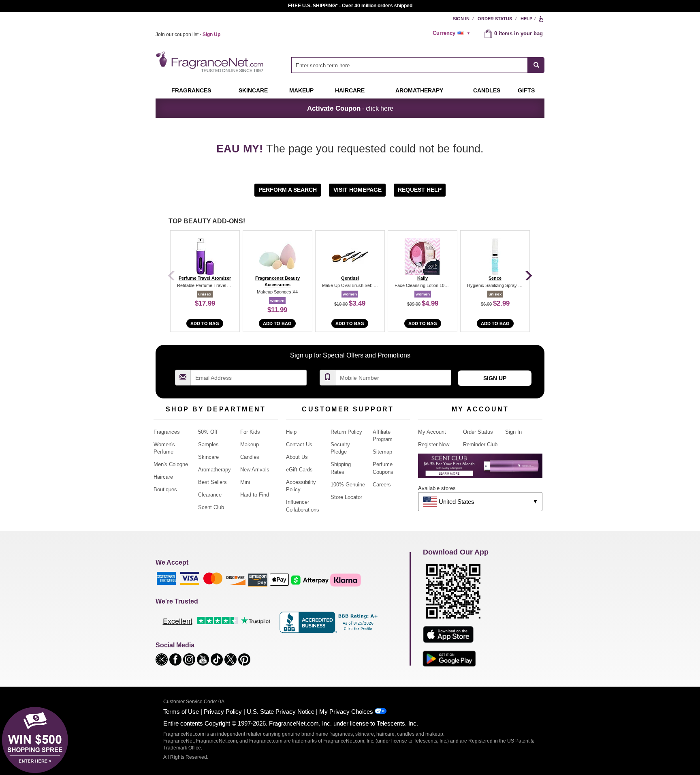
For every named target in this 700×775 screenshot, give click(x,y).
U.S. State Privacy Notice (280, 711)
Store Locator (346, 497)
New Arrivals (254, 470)
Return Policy (346, 432)
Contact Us (299, 444)
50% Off (208, 432)
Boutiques (165, 489)
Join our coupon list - (188, 34)
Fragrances (191, 90)
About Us (297, 457)
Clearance (210, 495)
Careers (382, 485)
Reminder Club (480, 444)
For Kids (250, 432)
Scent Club (211, 507)
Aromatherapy (214, 470)
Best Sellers (212, 482)
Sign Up (494, 378)
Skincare (253, 90)
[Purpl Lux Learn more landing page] (480, 469)
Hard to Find (254, 495)
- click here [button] (350, 108)
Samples (208, 444)
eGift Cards (299, 470)
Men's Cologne (171, 464)
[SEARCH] (536, 65)
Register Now (433, 444)
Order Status (495, 18)
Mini (245, 482)
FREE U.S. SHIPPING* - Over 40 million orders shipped (350, 6)
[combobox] (417, 65)
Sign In (461, 18)
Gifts (526, 90)
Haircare (350, 90)
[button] (288, 189)
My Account (432, 432)
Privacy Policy (223, 711)
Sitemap (382, 452)
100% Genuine (348, 485)
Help (526, 18)
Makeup (301, 90)
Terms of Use (181, 711)
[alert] (452, 33)
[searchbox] (409, 65)
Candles (249, 457)
